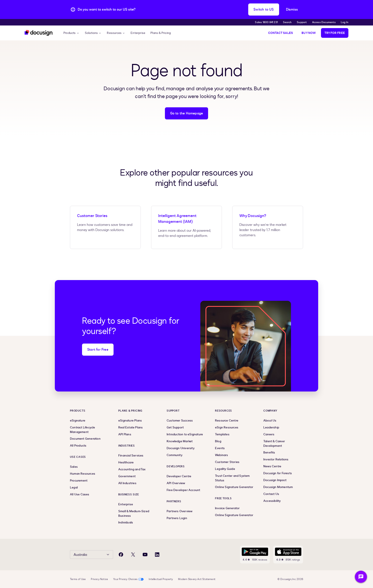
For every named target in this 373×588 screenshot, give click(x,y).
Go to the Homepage (186, 113)
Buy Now (309, 33)
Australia (80, 554)
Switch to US (263, 9)
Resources (114, 33)
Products (69, 33)
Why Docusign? (252, 216)
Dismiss (292, 9)
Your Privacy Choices (125, 579)
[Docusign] (39, 33)
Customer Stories (92, 216)
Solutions (91, 33)
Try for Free (334, 33)
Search (287, 22)
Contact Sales (280, 33)
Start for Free (97, 349)
